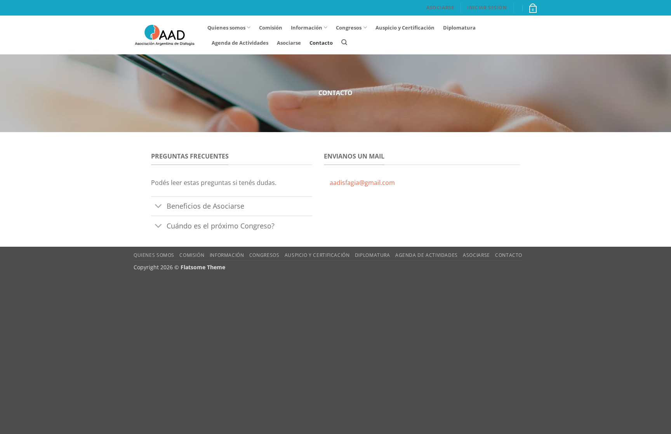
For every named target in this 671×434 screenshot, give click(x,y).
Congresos (349, 27)
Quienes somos (226, 27)
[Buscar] (344, 42)
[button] (532, 8)
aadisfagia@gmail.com (362, 182)
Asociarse (440, 7)
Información (306, 27)
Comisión (270, 27)
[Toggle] (158, 207)
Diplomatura (459, 27)
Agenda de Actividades (240, 42)
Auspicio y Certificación (405, 27)
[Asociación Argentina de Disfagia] (165, 35)
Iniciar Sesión (487, 7)
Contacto (321, 42)
